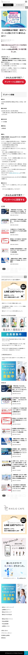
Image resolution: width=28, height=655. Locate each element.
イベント (12, 40)
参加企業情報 (5, 621)
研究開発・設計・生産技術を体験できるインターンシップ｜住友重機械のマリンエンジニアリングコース (19, 451)
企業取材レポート (6, 609)
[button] (26, 1)
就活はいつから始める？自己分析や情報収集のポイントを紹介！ (18, 239)
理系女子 (4, 41)
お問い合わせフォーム (14, 173)
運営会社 (3, 638)
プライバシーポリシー (6, 633)
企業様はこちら (6, 626)
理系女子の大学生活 (7, 614)
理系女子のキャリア (7, 612)
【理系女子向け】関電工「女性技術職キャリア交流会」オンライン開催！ (18, 260)
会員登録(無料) (8, 5)
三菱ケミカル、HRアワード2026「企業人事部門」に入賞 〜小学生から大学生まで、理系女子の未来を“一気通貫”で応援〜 (19, 464)
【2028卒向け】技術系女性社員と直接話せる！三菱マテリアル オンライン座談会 (19, 486)
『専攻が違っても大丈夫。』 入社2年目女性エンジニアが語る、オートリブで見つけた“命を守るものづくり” (18, 212)
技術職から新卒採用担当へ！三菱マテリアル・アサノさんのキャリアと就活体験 (18, 250)
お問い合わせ (4, 630)
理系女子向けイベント (7, 619)
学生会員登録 (5, 623)
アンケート (8, 41)
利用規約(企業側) (5, 635)
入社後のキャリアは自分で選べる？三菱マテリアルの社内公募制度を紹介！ (18, 230)
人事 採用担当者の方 (19, 5)
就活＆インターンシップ (8, 607)
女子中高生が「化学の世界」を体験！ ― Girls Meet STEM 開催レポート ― (18, 221)
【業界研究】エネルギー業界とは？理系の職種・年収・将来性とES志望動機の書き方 (19, 476)
